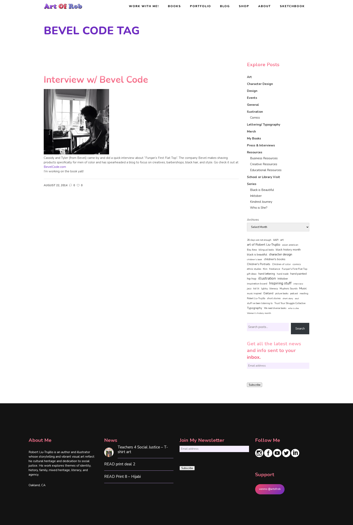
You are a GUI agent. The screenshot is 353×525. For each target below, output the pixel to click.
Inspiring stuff (280, 283)
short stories (274, 298)
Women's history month (259, 313)
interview (298, 283)
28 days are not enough (259, 240)
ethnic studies (254, 269)
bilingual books (266, 249)
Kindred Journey (261, 202)
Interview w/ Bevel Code (96, 80)
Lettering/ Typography (263, 125)
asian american (290, 244)
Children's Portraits (258, 264)
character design (280, 254)
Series (251, 184)
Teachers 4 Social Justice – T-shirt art (143, 449)
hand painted (298, 274)
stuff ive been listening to (260, 303)
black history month (288, 250)
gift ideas (252, 273)
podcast (294, 293)
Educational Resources (266, 170)
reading (304, 293)
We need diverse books (275, 308)
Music (303, 288)
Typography (254, 308)
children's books (274, 259)
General (253, 105)
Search (300, 329)
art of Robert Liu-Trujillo (263, 245)
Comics (255, 118)
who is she (293, 308)
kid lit (256, 288)
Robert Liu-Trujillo (256, 298)
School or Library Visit (263, 177)
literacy (273, 288)
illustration (267, 278)
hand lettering (266, 274)
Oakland (268, 293)
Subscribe (254, 384)
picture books (281, 293)
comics (297, 264)
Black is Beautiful (262, 190)
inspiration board (257, 283)
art (282, 240)
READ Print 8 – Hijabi (122, 476)
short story (288, 298)
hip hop (251, 279)
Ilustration (255, 112)
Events (252, 98)
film (265, 269)
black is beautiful (257, 254)
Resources (254, 152)
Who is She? (258, 208)
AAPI (275, 240)
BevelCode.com (55, 167)
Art (249, 77)
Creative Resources (263, 164)
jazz (249, 288)
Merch (251, 131)
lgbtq (264, 288)
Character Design (260, 84)
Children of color (281, 264)
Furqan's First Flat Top (294, 269)
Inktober (256, 196)
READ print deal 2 (119, 464)
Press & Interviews (261, 145)
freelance (274, 269)
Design (252, 91)
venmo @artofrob (270, 489)
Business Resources (264, 158)
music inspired (254, 293)
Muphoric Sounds (288, 288)
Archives (253, 220)
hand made (282, 273)
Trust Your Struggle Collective (289, 303)
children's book (254, 259)
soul (297, 298)
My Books (254, 138)
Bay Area (252, 249)
